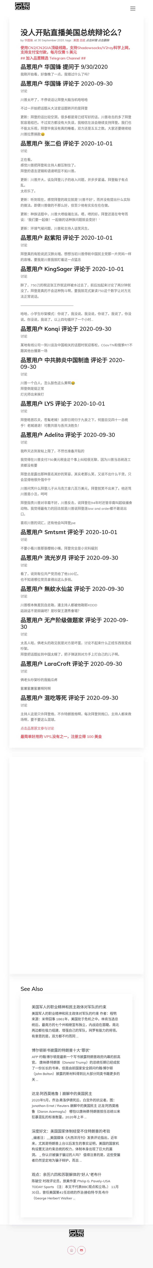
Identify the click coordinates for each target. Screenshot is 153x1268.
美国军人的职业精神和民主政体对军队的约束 (69, 1007)
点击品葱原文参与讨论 (37, 728)
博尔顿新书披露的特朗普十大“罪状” (61, 1050)
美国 (76, 40)
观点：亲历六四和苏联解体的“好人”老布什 (67, 1174)
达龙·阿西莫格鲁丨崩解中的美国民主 (62, 1093)
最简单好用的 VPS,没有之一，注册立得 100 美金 (61, 736)
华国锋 (28, 40)
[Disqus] (76, 818)
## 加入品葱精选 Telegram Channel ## (53, 58)
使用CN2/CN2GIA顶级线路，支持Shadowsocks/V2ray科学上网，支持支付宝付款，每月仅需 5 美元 (76, 49)
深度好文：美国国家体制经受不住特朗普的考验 (71, 1131)
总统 (82, 40)
